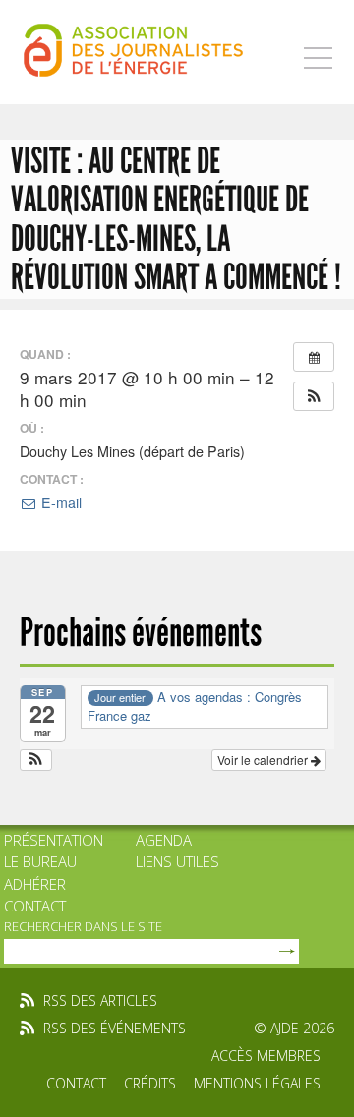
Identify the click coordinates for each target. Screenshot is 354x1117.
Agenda (164, 840)
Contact (35, 905)
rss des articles (100, 1000)
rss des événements (114, 1028)
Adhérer (35, 884)
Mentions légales (257, 1083)
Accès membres (266, 1055)
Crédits (150, 1083)
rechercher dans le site (83, 926)
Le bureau (40, 861)
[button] (313, 396)
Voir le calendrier (264, 759)
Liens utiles (177, 861)
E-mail (59, 502)
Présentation (53, 840)
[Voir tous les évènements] (313, 357)
